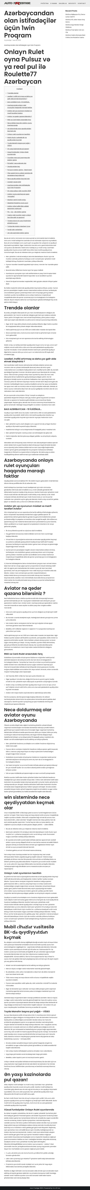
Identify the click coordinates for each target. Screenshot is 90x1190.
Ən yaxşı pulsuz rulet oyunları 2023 (19, 191)
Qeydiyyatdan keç (13, 167)
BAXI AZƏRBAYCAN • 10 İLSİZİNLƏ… (18, 102)
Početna (45, 3)
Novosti (72, 3)
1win (12, 355)
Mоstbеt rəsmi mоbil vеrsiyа (16, 200)
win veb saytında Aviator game (18, 233)
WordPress (56, 1188)
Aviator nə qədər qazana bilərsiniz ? (19, 116)
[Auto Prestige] (17, 3)
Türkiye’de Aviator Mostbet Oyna (18, 226)
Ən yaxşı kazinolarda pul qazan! (18, 149)
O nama (53, 3)
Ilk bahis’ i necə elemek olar (16, 163)
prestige (8, 40)
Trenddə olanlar (12, 93)
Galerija (63, 3)
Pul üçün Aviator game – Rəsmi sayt (19, 170)
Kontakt (82, 3)
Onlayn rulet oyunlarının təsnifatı (18, 134)
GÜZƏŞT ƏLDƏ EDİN (14, 182)
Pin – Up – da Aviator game (16, 212)
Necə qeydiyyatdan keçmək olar (18, 179)
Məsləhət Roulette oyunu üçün (17, 203)
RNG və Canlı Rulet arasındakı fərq (19, 120)
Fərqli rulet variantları (14, 230)
